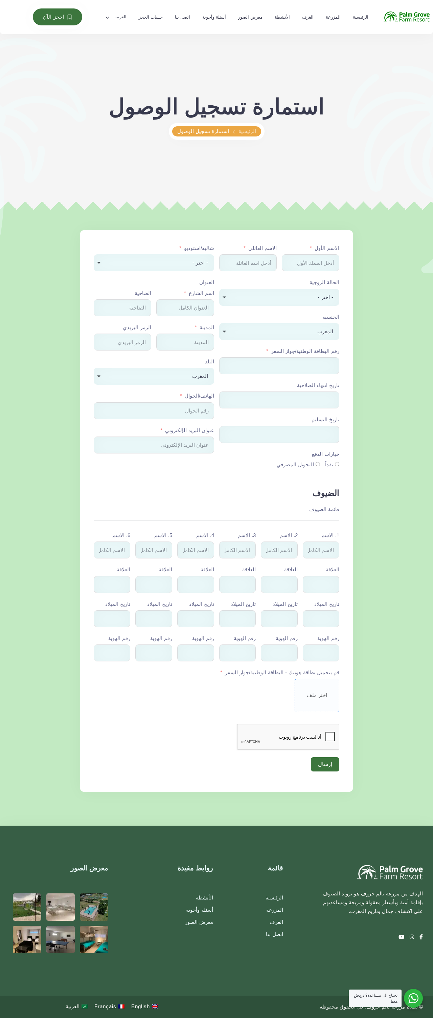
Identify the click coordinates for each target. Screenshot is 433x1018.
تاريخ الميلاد (326, 604)
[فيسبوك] (420, 937)
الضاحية (143, 293)
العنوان (206, 282)
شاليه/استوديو (199, 248)
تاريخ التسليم (325, 419)
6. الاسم (121, 535)
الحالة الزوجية (324, 282)
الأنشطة (282, 17)
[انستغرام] (411, 937)
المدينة (207, 327)
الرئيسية (360, 17)
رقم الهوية (328, 638)
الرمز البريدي (137, 327)
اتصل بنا (182, 17)
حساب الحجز (151, 17)
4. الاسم (205, 535)
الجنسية (330, 317)
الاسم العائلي (262, 248)
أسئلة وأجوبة (214, 17)
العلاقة (332, 569)
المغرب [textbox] (325, 331)
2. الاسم (289, 535)
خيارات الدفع (325, 454)
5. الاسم (163, 535)
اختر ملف (317, 695)
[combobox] (154, 262)
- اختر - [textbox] (200, 263)
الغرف (308, 17)
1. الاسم (330, 535)
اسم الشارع (201, 293)
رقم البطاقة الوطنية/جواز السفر (305, 351)
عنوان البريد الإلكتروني (189, 430)
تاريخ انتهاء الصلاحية (318, 385)
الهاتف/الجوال (199, 396)
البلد (209, 361)
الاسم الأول (327, 248)
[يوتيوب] (401, 937)
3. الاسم (247, 535)
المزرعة (333, 17)
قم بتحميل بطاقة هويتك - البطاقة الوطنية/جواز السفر (282, 672)
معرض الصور (250, 17)
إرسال (325, 764)
